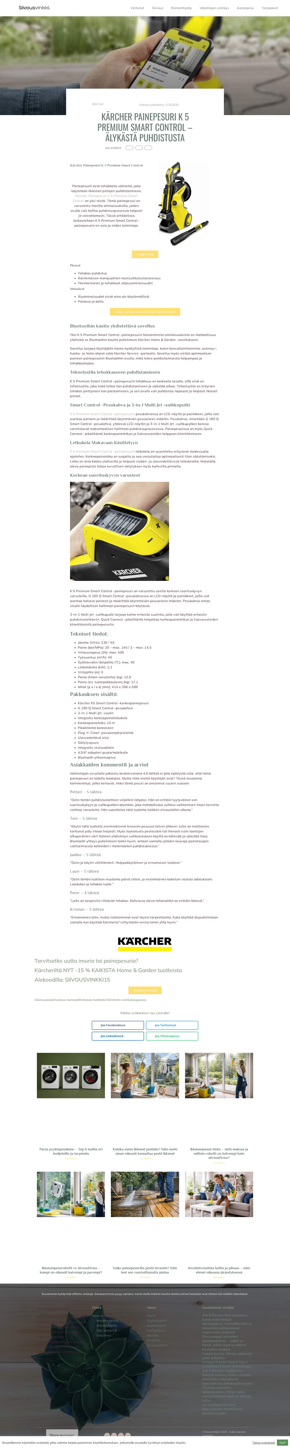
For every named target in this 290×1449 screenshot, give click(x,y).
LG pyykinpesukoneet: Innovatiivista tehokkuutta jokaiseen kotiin (222, 1409)
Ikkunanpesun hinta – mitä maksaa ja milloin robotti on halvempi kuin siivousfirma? (219, 1153)
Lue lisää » (71, 1158)
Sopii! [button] (282, 1442)
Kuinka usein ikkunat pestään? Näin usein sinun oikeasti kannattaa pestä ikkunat (145, 1151)
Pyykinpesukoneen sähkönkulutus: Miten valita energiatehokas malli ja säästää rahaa (226, 1394)
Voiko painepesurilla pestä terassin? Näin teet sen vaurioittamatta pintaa (145, 1270)
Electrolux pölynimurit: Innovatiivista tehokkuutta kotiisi (227, 1381)
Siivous (157, 8)
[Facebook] (107, 1436)
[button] (129, 147)
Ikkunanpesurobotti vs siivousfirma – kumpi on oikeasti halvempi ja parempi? (71, 1270)
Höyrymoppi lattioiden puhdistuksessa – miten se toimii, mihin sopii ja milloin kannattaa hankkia (224, 1343)
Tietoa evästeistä (263, 1442)
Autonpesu (245, 8)
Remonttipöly (181, 8)
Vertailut (137, 8)
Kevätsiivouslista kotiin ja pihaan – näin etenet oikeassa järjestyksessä (219, 1270)
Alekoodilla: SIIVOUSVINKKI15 (72, 979)
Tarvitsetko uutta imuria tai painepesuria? (86, 960)
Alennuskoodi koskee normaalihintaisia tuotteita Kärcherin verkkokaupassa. (91, 1000)
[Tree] (128, 1436)
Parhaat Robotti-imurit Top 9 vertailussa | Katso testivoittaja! (226, 1364)
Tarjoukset (270, 8)
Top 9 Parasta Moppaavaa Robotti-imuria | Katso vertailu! (226, 1373)
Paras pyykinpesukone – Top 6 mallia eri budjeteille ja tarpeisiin (71, 1151)
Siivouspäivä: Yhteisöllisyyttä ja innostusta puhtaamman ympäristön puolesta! (226, 1328)
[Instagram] (121, 1436)
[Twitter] (114, 1436)
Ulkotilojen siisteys (214, 8)
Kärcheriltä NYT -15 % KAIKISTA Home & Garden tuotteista (108, 970)
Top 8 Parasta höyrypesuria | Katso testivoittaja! (224, 1317)
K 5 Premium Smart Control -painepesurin (102, 414)
